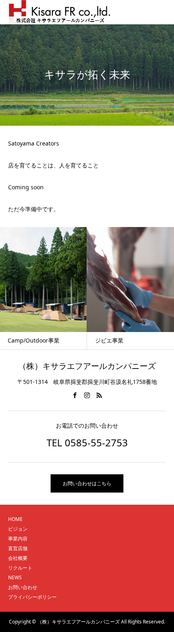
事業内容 (18, 538)
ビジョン (18, 528)
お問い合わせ (22, 587)
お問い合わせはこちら (87, 483)
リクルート (20, 567)
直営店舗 (18, 548)
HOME (15, 519)
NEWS (15, 577)
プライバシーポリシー (32, 596)
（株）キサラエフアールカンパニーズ (87, 366)
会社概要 (18, 558)
